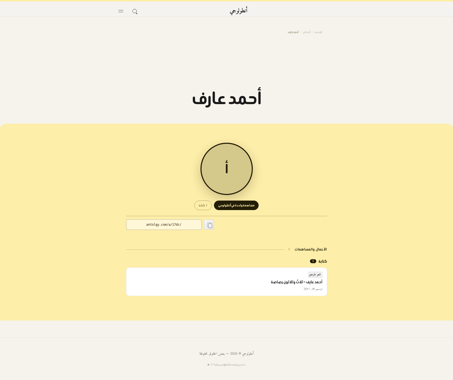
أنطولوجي (239, 11)
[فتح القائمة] (121, 11)
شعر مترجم (315, 274)
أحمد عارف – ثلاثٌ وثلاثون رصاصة (297, 282)
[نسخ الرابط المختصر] (209, 225)
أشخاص (306, 32)
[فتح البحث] (134, 11)
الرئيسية (318, 32)
